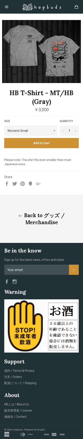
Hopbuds (18, 429)
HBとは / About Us (16, 404)
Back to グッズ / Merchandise (44, 219)
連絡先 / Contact (15, 416)
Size (7, 121)
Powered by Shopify (34, 429)
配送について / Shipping (20, 383)
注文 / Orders (13, 377)
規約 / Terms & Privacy (19, 370)
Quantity (66, 121)
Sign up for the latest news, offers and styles (34, 259)
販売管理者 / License (18, 410)
